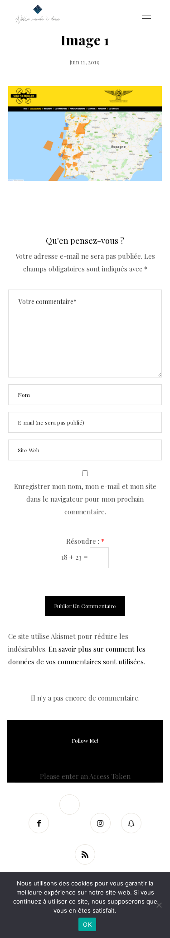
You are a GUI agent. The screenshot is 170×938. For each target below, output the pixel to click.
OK (87, 924)
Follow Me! (85, 740)
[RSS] (85, 854)
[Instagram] (100, 823)
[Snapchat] (131, 823)
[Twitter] (69, 804)
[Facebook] (39, 823)
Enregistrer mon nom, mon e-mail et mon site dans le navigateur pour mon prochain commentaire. (85, 499)
